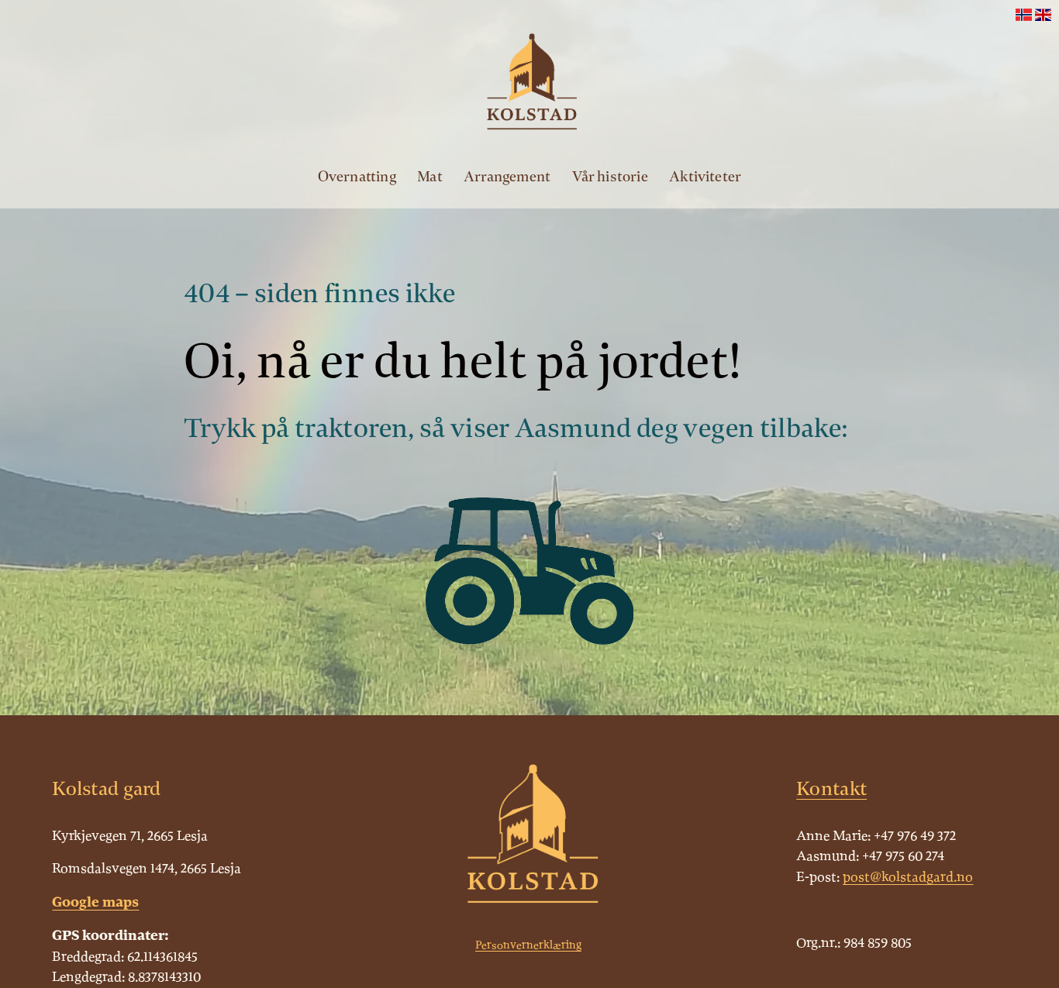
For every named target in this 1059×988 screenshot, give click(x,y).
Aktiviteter (705, 176)
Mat (430, 176)
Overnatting (357, 176)
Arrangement (507, 176)
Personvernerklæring (528, 945)
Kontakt (831, 788)
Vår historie (610, 176)
